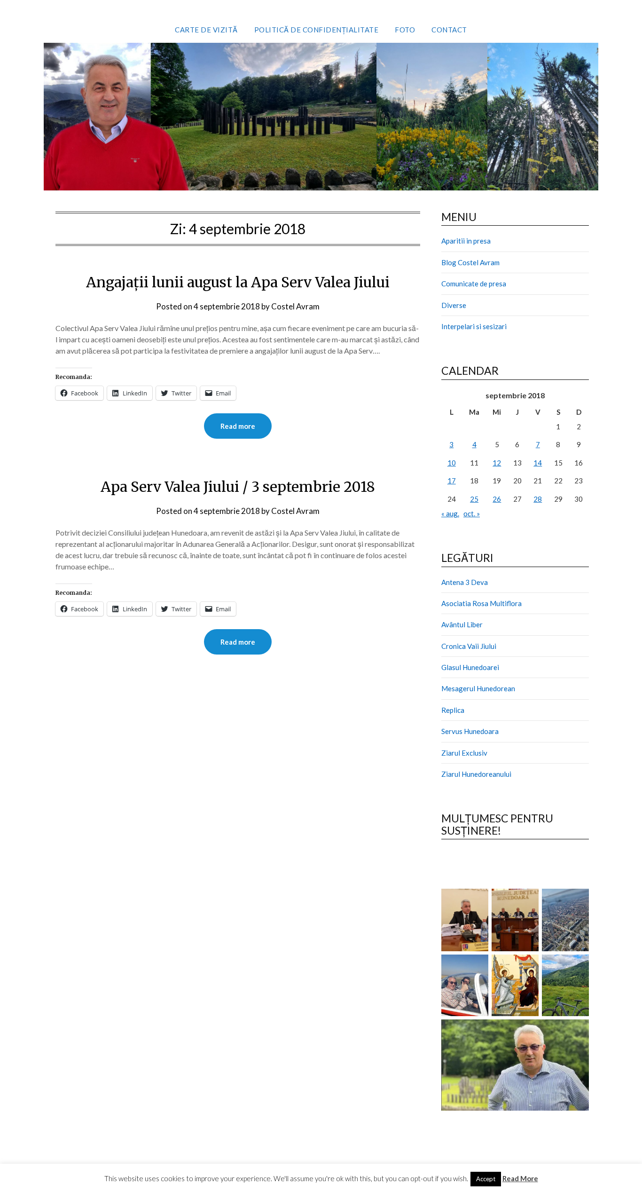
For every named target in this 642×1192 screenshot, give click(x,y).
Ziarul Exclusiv (464, 753)
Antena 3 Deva (464, 582)
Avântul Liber (462, 624)
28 (537, 499)
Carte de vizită (206, 29)
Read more (237, 426)
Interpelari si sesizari (474, 326)
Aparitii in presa (466, 241)
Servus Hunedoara (470, 731)
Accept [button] (485, 1179)
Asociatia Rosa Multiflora (481, 603)
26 (497, 499)
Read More (520, 1178)
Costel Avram (295, 306)
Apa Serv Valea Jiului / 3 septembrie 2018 (238, 487)
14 (537, 462)
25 (474, 499)
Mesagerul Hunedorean (478, 688)
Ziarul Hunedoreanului (476, 774)
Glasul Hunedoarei (470, 667)
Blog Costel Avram (470, 262)
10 (451, 462)
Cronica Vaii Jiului (468, 646)
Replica (452, 710)
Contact (449, 29)
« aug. (450, 513)
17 (451, 480)
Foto (405, 29)
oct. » (471, 513)
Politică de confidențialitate (316, 29)
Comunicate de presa (473, 283)
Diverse (453, 305)
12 (497, 462)
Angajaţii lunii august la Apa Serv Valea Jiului (238, 282)
